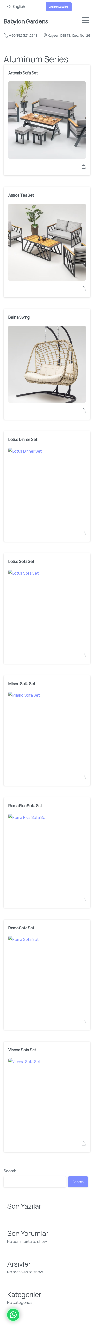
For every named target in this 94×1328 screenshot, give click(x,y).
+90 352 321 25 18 (23, 35)
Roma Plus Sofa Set (25, 805)
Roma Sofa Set (21, 927)
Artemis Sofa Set (23, 73)
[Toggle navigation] (85, 21)
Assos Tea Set (21, 195)
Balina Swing (19, 317)
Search (10, 1170)
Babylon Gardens (26, 21)
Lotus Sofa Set (21, 561)
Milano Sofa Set (21, 683)
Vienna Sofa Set (22, 1049)
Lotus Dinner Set (22, 439)
